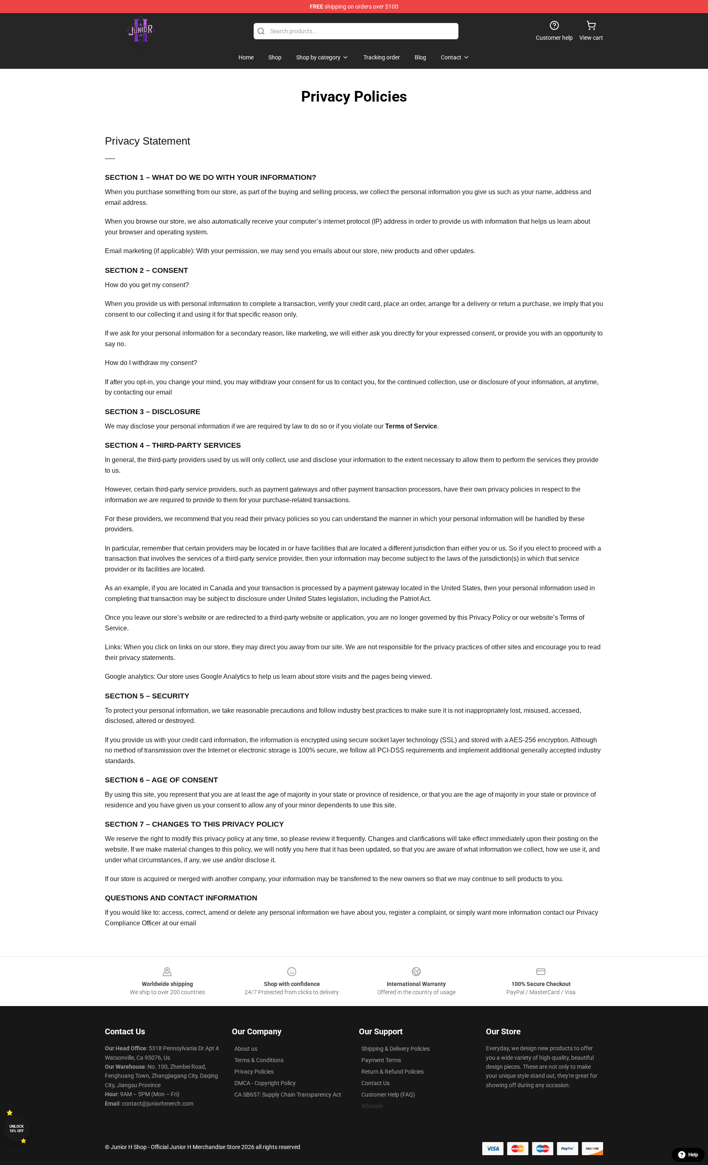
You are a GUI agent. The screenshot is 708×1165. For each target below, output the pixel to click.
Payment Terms (381, 1060)
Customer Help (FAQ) (388, 1094)
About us (245, 1048)
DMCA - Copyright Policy (265, 1083)
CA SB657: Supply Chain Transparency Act (287, 1094)
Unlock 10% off (16, 1128)
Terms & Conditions (259, 1060)
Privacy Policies (254, 1071)
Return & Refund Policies (392, 1071)
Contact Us (375, 1083)
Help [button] (693, 1155)
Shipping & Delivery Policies (395, 1048)
